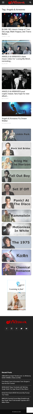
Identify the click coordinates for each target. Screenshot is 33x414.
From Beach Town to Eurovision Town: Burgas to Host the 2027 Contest (16, 382)
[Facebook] (6, 329)
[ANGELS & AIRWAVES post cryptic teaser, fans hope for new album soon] (16, 78)
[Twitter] (21, 329)
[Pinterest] (16, 329)
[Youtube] (26, 329)
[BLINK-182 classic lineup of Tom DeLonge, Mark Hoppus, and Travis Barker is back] (16, 20)
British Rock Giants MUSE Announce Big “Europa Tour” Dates (16, 393)
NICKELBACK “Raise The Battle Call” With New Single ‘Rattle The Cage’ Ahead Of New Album (15, 388)
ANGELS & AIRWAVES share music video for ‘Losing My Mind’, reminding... (16, 58)
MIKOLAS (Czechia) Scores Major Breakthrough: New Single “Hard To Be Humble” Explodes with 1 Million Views (16, 400)
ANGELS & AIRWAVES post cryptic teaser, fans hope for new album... (15, 93)
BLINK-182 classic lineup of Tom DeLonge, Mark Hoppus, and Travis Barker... (16, 31)
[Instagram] (11, 329)
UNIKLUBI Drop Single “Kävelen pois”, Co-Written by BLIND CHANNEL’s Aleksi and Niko (16, 377)
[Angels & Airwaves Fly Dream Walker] (16, 109)
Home (3, 7)
